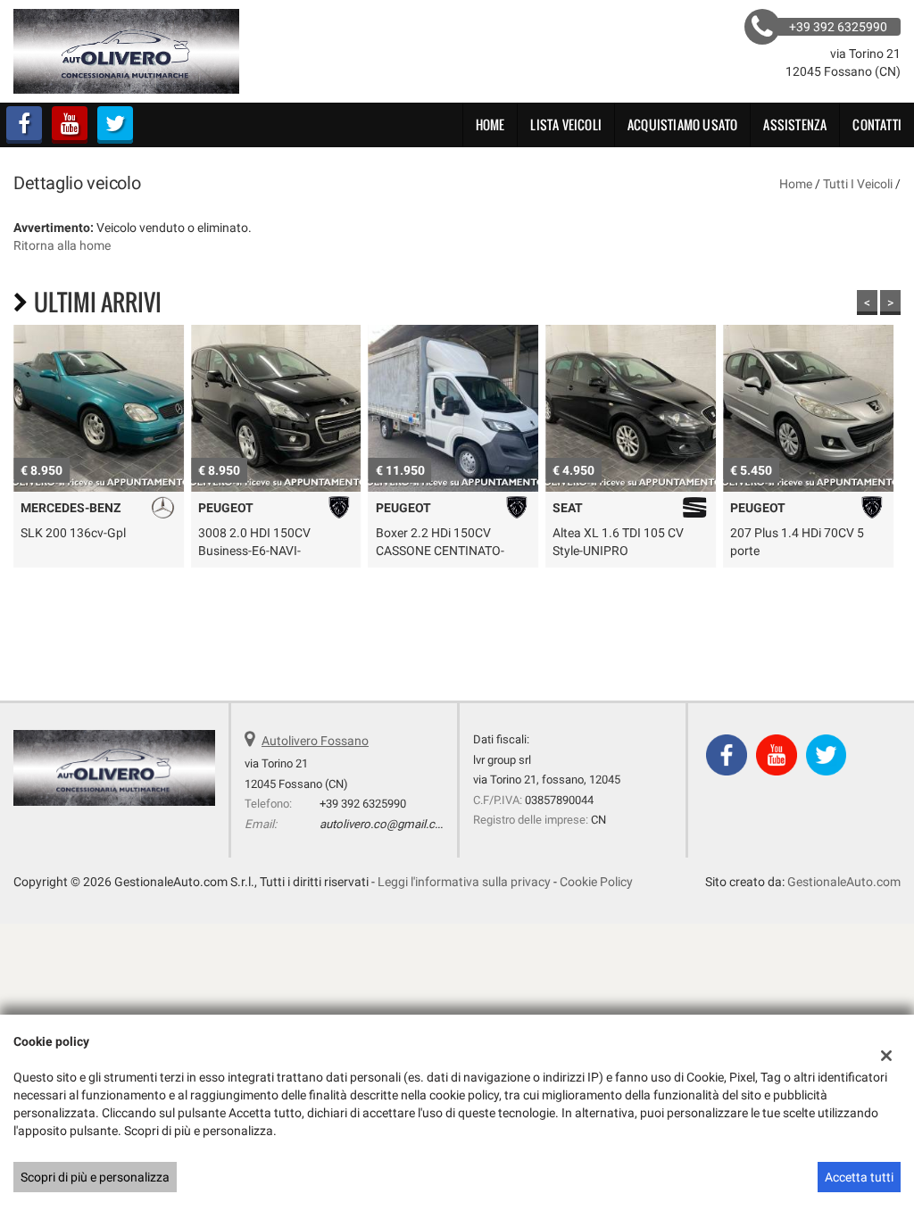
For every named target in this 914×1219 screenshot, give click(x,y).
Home (490, 124)
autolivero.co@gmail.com (386, 824)
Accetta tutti (859, 1177)
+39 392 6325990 (363, 803)
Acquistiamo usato (682, 124)
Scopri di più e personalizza (95, 1177)
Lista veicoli (566, 124)
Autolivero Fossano (315, 741)
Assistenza (795, 124)
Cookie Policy (596, 882)
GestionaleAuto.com (844, 882)
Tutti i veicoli (858, 184)
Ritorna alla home (62, 245)
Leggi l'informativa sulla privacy (464, 882)
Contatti (877, 124)
